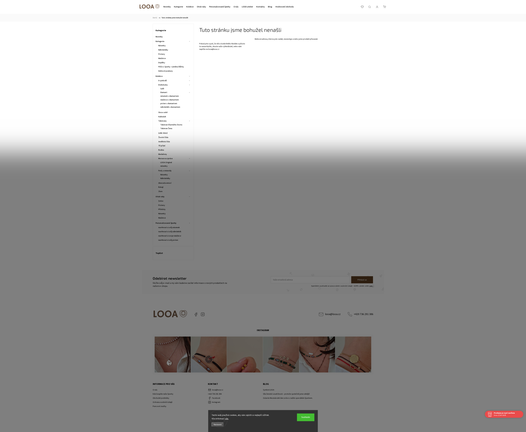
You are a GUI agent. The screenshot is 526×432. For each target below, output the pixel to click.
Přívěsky (161, 209)
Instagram (203, 314)
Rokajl (160, 187)
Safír (162, 88)
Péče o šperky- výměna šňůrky (171, 66)
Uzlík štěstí (163, 133)
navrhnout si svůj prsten (168, 240)
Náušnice (162, 58)
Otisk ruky (160, 196)
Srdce (160, 201)
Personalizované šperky (166, 223)
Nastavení (218, 424)
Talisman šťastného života (171, 124)
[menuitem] (167, 7)
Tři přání (161, 145)
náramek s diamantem (169, 96)
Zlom (160, 191)
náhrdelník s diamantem (170, 107)
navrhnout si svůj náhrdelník (169, 231)
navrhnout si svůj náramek (169, 227)
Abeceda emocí (164, 183)
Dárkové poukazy (165, 71)
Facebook (196, 314)
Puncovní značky (159, 406)
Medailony (162, 154)
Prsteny (161, 54)
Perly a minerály (165, 170)
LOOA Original (166, 162)
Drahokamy (163, 85)
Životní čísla (163, 137)
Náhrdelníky (163, 50)
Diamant (163, 92)
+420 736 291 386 (363, 314)
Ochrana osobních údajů (162, 402)
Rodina (161, 150)
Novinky (159, 36)
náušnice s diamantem (169, 99)
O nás (155, 390)
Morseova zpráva (165, 158)
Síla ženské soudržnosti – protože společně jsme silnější (286, 394)
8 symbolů (162, 80)
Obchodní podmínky (161, 398)
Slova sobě (163, 112)
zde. (227, 418)
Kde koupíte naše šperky (163, 394)
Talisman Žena (166, 128)
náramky (164, 166)
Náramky (162, 45)
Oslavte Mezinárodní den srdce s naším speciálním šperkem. (288, 398)
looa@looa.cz (213, 49)
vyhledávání (228, 46)
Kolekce (159, 76)
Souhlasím (305, 417)
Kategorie (160, 41)
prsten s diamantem (168, 103)
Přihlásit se (362, 280)
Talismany (162, 121)
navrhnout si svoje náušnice (169, 236)
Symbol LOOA (268, 390)
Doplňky (161, 62)
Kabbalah (162, 116)
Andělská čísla (164, 141)
